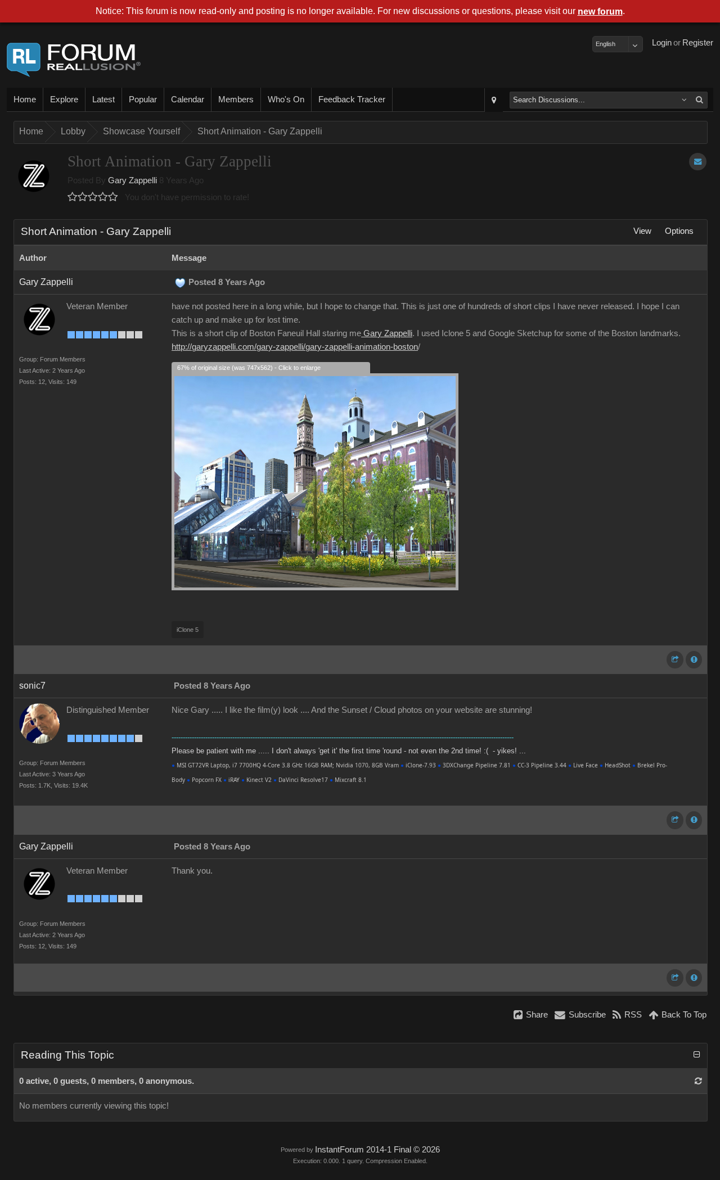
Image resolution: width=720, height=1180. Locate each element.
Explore (64, 99)
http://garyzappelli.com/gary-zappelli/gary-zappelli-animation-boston (295, 346)
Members (236, 99)
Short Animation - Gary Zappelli (259, 131)
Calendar (187, 99)
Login (662, 42)
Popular (143, 99)
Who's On (286, 99)
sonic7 (32, 685)
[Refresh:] (698, 1081)
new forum (600, 11)
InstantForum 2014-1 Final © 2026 (377, 1149)
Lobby (73, 131)
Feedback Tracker (351, 99)
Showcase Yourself (141, 131)
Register (697, 42)
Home (25, 99)
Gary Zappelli (132, 180)
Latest (103, 99)
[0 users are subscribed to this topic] (697, 161)
